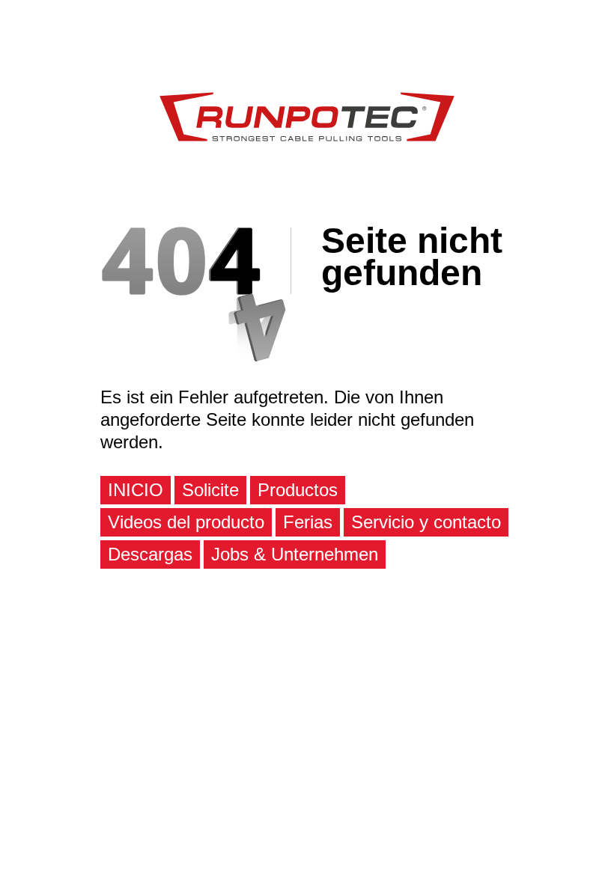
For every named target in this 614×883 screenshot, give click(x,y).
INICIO (135, 490)
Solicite (210, 490)
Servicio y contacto (426, 522)
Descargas (150, 554)
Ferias (307, 522)
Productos (298, 490)
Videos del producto (186, 522)
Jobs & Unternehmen (294, 554)
